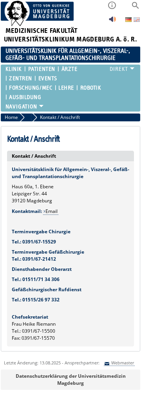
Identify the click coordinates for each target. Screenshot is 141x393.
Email (51, 211)
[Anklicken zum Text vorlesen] (112, 21)
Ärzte (69, 69)
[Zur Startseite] (37, 24)
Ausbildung (25, 97)
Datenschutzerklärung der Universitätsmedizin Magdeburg (71, 379)
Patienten (41, 69)
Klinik (13, 69)
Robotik (90, 88)
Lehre (66, 88)
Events (47, 78)
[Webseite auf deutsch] (129, 20)
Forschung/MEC (30, 88)
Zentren (20, 78)
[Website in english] (136, 20)
